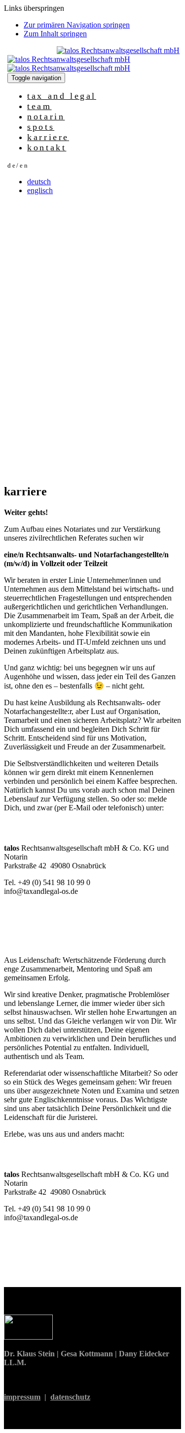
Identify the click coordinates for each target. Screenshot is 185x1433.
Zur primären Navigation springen (77, 25)
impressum (22, 1397)
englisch (40, 190)
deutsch (39, 181)
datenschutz (70, 1397)
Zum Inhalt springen (55, 33)
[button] (18, 165)
